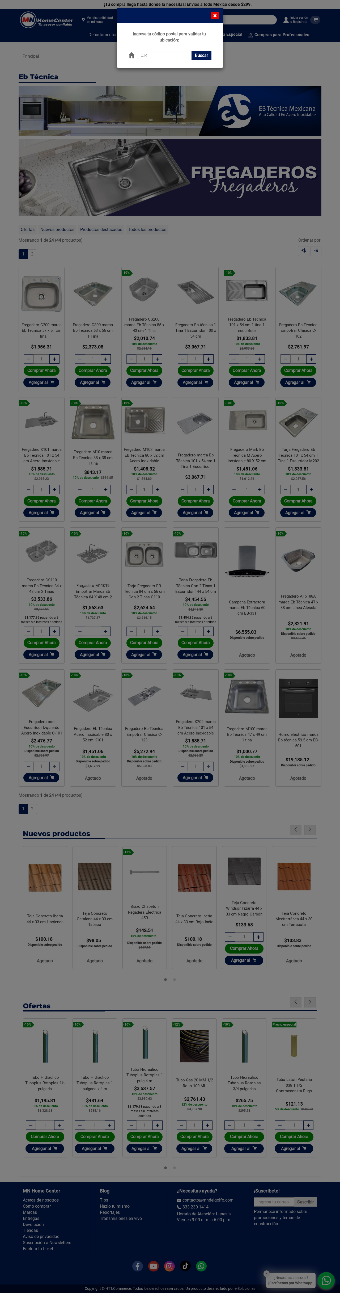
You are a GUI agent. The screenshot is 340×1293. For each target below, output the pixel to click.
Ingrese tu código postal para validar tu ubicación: (169, 37)
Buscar (201, 55)
